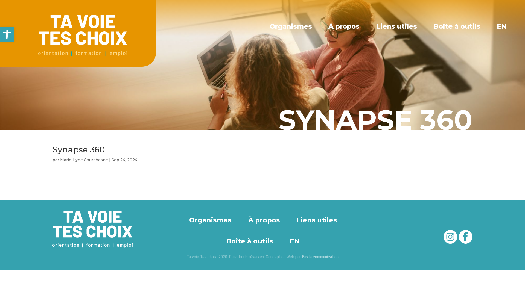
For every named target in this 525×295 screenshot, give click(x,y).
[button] (7, 34)
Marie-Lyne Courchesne (84, 159)
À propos (344, 26)
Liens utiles (396, 26)
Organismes (291, 26)
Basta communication (320, 256)
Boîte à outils (456, 26)
